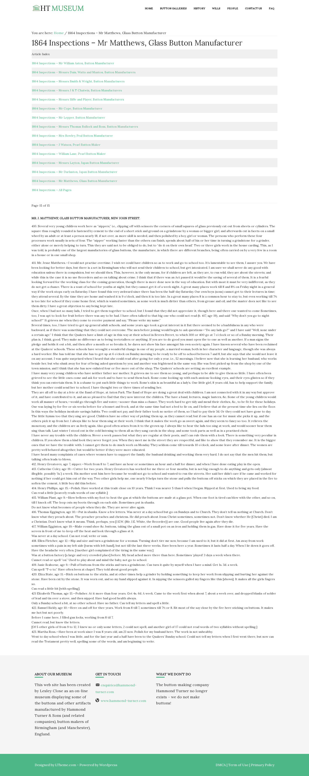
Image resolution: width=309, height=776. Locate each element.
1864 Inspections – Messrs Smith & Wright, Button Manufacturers (78, 81)
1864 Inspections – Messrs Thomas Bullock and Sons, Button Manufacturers (85, 126)
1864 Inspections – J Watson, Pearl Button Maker (66, 145)
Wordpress (108, 765)
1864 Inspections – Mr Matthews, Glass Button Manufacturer (74, 181)
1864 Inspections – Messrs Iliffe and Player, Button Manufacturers (78, 99)
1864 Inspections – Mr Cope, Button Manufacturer (67, 108)
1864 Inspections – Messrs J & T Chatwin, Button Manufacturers (77, 90)
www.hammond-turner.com (123, 701)
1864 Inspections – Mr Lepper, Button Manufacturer (68, 117)
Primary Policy (262, 765)
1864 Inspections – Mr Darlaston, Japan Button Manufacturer (74, 172)
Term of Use (238, 765)
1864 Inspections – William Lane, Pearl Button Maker (69, 154)
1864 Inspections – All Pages (51, 190)
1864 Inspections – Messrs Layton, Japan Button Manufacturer (75, 163)
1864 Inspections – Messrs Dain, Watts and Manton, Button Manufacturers (84, 72)
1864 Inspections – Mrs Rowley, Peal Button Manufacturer (72, 136)
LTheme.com (65, 765)
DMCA (221, 765)
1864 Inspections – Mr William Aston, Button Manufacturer (73, 63)
